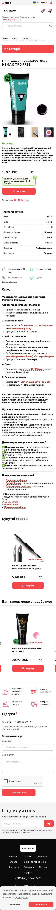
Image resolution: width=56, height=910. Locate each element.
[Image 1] (7, 132)
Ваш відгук (8, 755)
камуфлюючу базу (20, 328)
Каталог (15, 38)
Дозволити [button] (41, 904)
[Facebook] (15, 200)
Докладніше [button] (21, 897)
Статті (27, 856)
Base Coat (32, 325)
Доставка (6, 282)
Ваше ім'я (7, 741)
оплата (14, 282)
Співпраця (29, 867)
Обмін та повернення (35, 862)
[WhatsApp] (22, 200)
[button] (51, 2)
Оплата (13, 862)
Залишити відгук (19, 792)
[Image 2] (21, 132)
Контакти (14, 867)
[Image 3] (35, 132)
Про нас (43, 867)
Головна (5, 38)
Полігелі (25, 38)
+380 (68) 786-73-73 (12, 20)
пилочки (32, 369)
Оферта (28, 872)
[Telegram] (19, 200)
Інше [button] (27, 200)
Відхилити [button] (15, 904)
